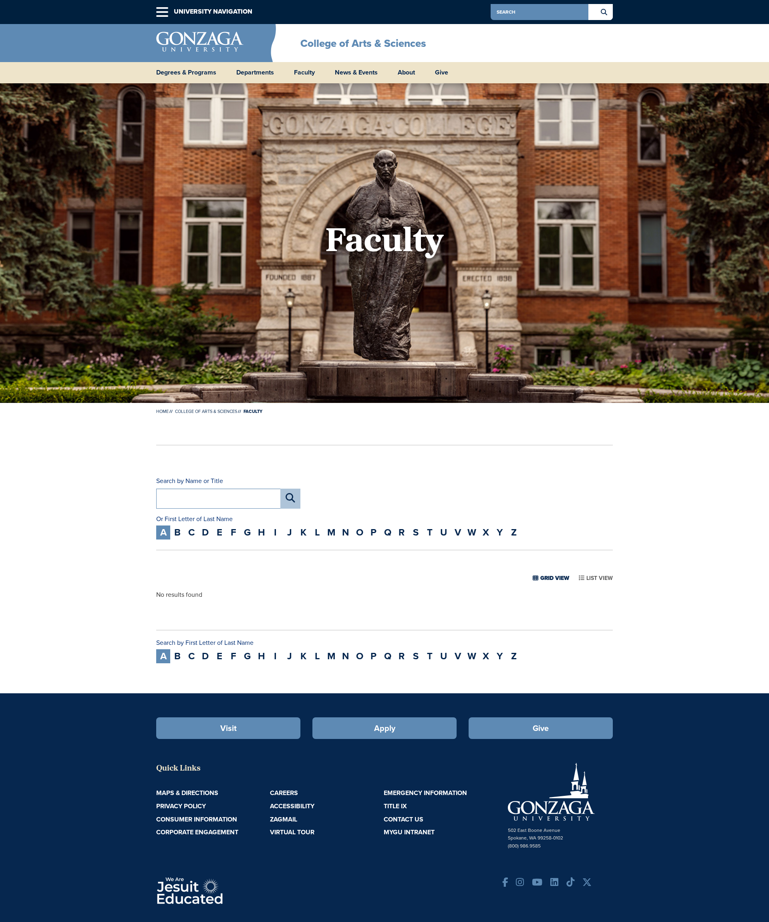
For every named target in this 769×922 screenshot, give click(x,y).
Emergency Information (425, 792)
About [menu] (406, 72)
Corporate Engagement (197, 832)
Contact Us (403, 819)
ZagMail (283, 819)
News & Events (356, 72)
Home (162, 411)
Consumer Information (196, 819)
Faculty (304, 72)
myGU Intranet (409, 832)
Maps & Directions (187, 792)
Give (441, 72)
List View (599, 578)
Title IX (395, 806)
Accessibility (292, 806)
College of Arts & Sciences (363, 43)
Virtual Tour (292, 832)
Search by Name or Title (189, 481)
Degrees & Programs (186, 72)
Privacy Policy (181, 806)
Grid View (554, 578)
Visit (228, 728)
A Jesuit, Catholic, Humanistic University (224, 890)
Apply (384, 728)
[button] (162, 12)
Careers (284, 792)
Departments (255, 72)
